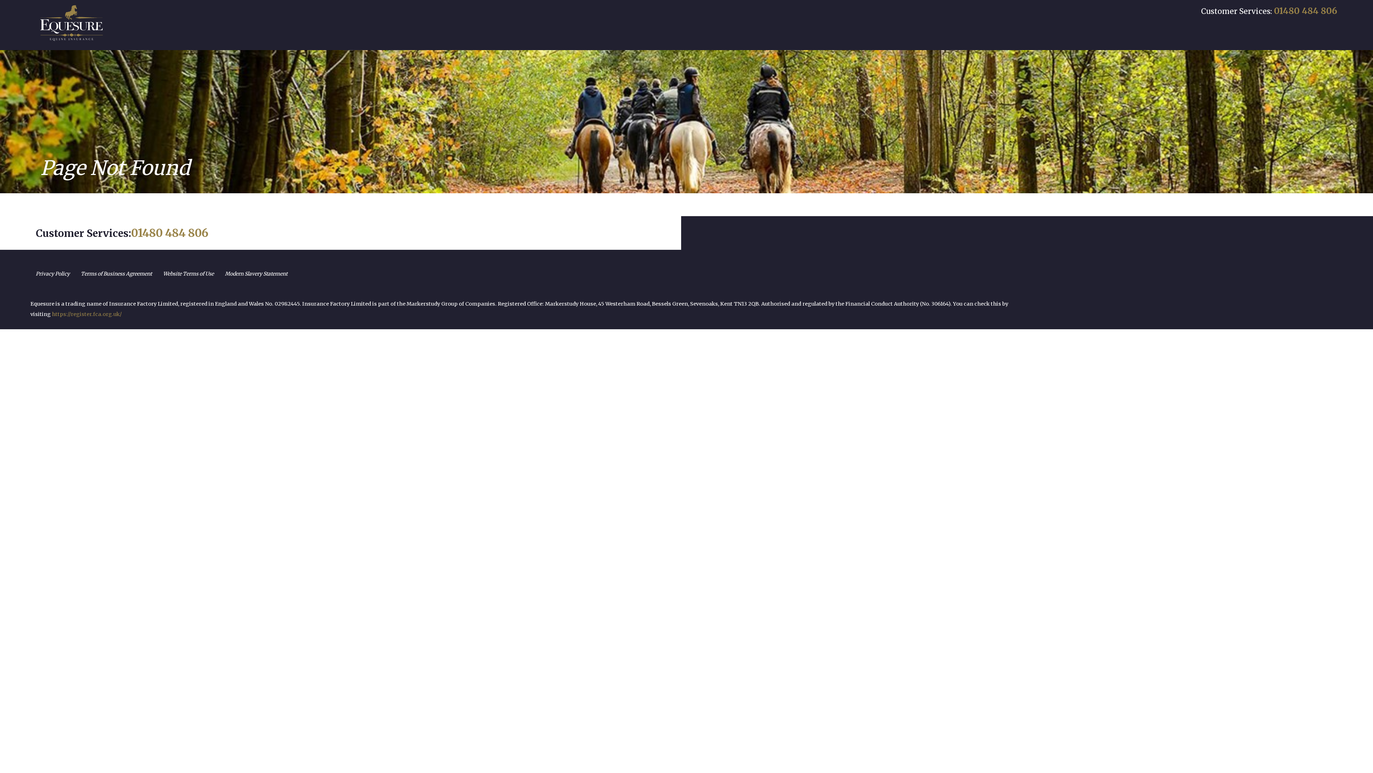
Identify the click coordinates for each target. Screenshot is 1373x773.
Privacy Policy (53, 274)
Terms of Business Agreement (116, 274)
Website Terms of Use (188, 274)
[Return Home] (71, 23)
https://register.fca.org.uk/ (87, 314)
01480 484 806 (1305, 10)
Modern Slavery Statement (256, 274)
